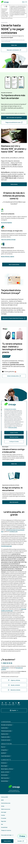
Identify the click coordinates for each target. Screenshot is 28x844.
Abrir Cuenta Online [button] (14, 264)
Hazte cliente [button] (14, 184)
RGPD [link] (2, 800)
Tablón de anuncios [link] (5, 809)
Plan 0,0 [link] (3, 747)
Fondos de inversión (5, 740)
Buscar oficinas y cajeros (7, 256)
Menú (23, 2)
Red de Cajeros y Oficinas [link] (7, 769)
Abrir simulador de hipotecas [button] (14, 117)
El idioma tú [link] (4, 763)
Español (14, 710)
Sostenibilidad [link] (4, 781)
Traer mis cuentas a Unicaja (8, 239)
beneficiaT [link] (3, 753)
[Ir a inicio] (5, 2)
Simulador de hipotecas (6, 725)
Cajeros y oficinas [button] (15, 680)
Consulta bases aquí (6, 546)
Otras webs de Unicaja (6, 835)
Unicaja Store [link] (4, 750)
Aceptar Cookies (14, 432)
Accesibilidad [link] (4, 827)
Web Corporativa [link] (5, 778)
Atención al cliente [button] (15, 690)
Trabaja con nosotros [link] (6, 830)
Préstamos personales (6, 731)
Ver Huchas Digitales (6, 222)
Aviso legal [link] (3, 812)
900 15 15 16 (7, 663)
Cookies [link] (3, 815)
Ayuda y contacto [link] (5, 772)
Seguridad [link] (3, 821)
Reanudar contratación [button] (13, 50)
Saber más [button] (14, 45)
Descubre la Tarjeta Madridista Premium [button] (12, 318)
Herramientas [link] (4, 775)
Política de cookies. (12, 427)
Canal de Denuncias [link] (5, 803)
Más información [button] (14, 502)
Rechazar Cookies (14, 437)
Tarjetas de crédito (5, 737)
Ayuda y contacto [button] (15, 685)
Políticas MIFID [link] (4, 797)
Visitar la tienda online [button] (13, 376)
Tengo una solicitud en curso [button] (12, 122)
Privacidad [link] (3, 818)
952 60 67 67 (5, 667)
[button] (2, 703)
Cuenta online (4, 728)
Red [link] (2, 824)
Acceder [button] (19, 841)
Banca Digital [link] (4, 766)
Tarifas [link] (2, 806)
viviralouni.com (13, 531)
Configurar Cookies (14, 441)
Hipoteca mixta (4, 734)
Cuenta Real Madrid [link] (5, 756)
